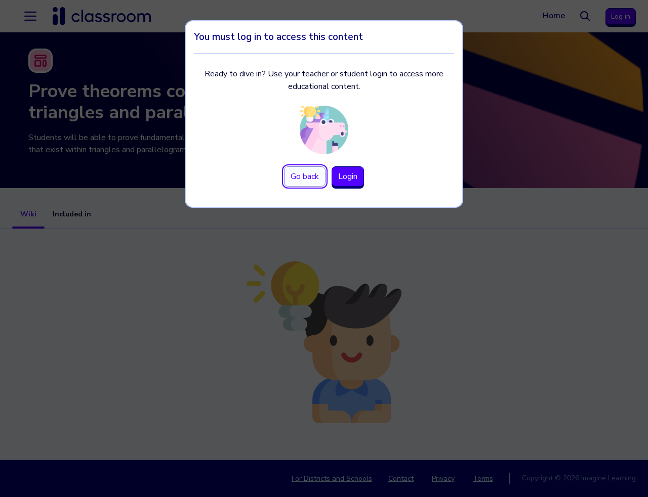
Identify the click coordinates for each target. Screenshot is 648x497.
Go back (305, 176)
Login (347, 176)
